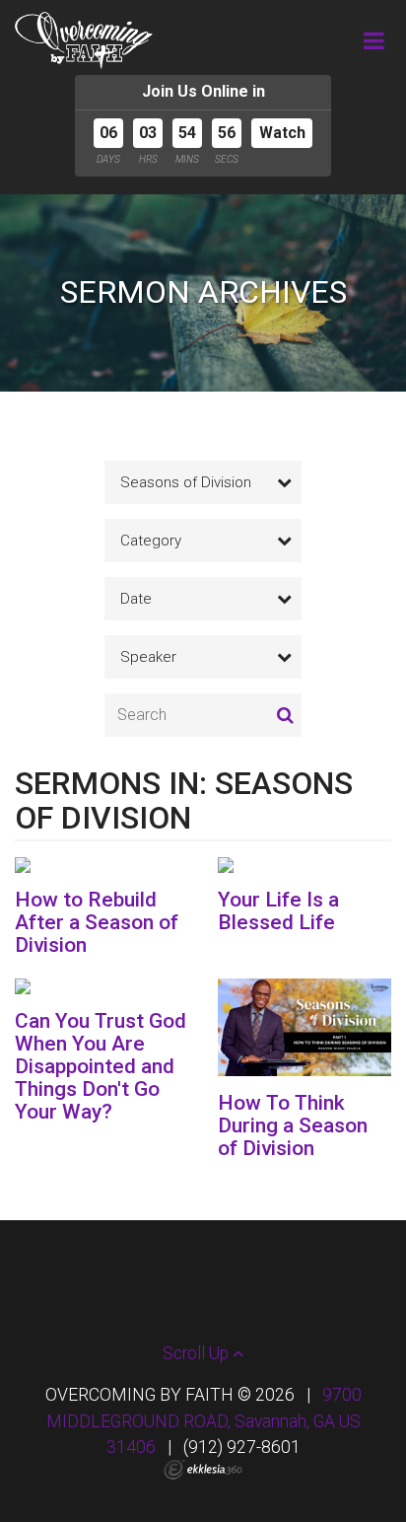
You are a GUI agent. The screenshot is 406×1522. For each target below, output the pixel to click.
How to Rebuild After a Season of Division (96, 922)
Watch (282, 132)
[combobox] (203, 482)
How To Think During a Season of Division (293, 1125)
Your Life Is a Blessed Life (278, 911)
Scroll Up (198, 1353)
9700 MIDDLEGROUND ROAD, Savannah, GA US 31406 (204, 1421)
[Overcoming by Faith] (84, 40)
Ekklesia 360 (203, 1470)
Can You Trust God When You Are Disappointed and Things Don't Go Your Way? (100, 1066)
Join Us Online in (203, 91)
